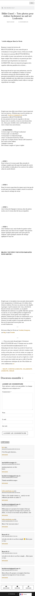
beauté (5, 369)
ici (13, 364)
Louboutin (4, 371)
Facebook (21, 330)
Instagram (27, 330)
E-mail (4, 419)
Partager (28, 588)
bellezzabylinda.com (8, 491)
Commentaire (6, 392)
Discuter (17, 588)
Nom (3, 412)
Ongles (11, 371)
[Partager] (28, 586)
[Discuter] (17, 586)
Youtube (12, 332)
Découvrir (6, 588)
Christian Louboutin (15, 369)
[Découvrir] (6, 586)
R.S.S (3, 447)
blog (4, 332)
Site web (4, 426)
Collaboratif (27, 369)
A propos (11, 594)
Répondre (5, 454)
